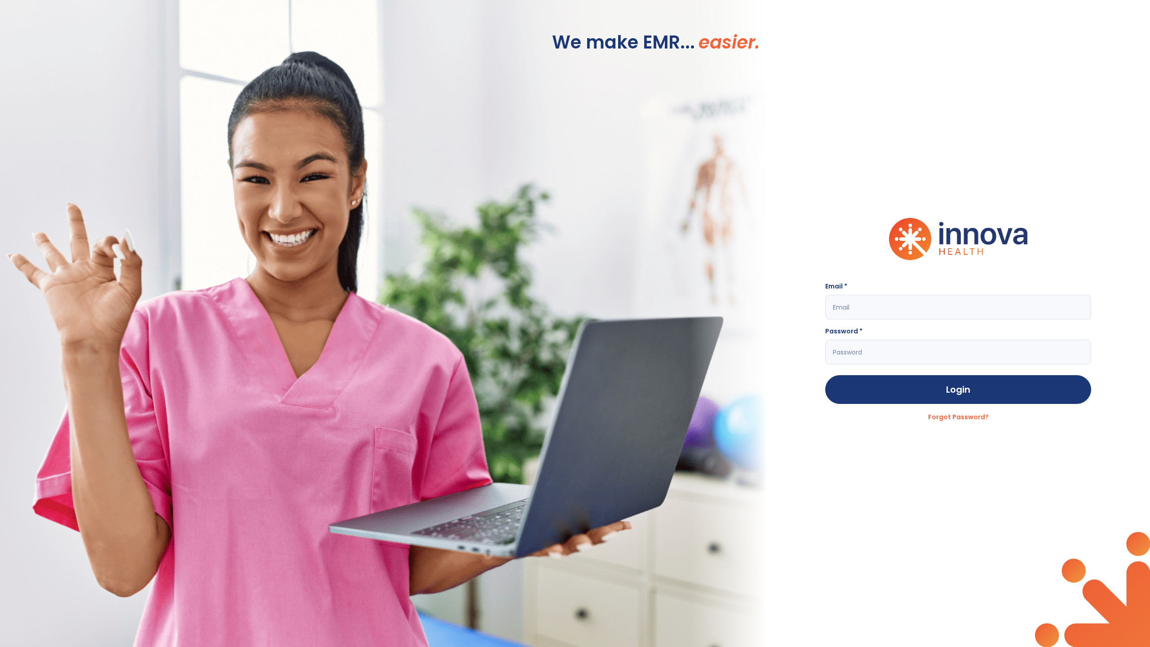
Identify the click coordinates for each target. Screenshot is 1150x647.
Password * (843, 331)
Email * (836, 286)
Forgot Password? (958, 416)
